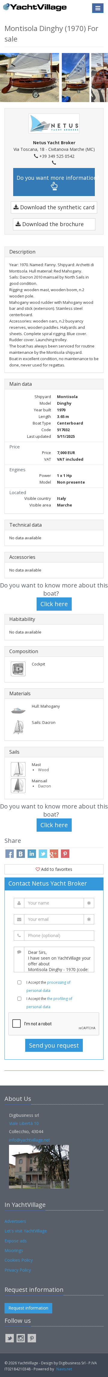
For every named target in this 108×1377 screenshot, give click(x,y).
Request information (28, 1308)
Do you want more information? (55, 177)
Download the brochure (52, 224)
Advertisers (15, 1221)
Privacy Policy (17, 1270)
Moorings (13, 1250)
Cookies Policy (18, 1260)
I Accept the (48, 986)
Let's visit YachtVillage (25, 1231)
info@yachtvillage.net (29, 1140)
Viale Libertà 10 (24, 1123)
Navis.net (64, 1369)
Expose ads (15, 1241)
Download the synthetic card (56, 207)
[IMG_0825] (31, 77)
